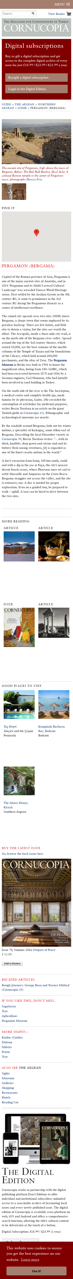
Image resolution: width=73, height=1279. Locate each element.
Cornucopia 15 (33, 412)
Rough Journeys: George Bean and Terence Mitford (35, 985)
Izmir (22, 107)
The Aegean (24, 104)
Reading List (10, 1102)
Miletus (7, 1047)
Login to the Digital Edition (27, 89)
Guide (6, 104)
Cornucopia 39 (11, 439)
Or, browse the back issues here (22, 853)
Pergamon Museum (14, 1020)
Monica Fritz (34, 179)
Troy (5, 1011)
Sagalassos (9, 1006)
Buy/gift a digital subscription (28, 77)
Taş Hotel (10, 726)
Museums (8, 1078)
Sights (6, 1073)
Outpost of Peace (44, 949)
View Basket (56, 13)
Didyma (7, 1042)
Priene (6, 1051)
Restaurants (10, 1092)
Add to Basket (12, 963)
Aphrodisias (9, 1016)
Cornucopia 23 (12, 989)
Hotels (6, 1097)
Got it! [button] (36, 1271)
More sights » (15, 1031)
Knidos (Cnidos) (12, 1037)
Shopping (8, 1087)
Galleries (8, 1083)
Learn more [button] (30, 1259)
